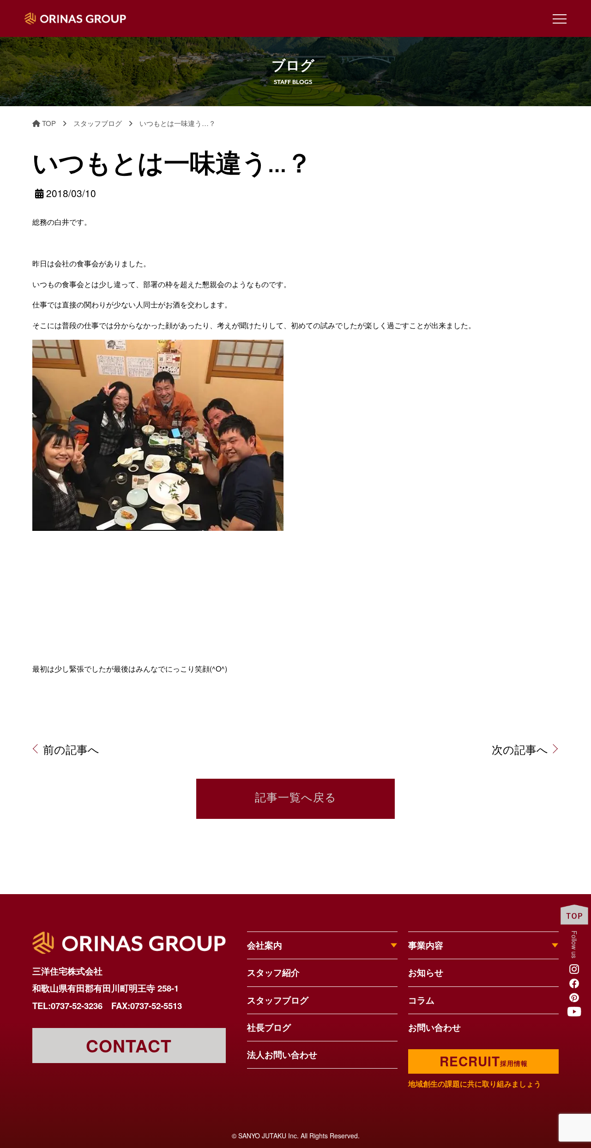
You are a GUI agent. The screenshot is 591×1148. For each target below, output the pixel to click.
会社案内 (264, 945)
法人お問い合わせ (282, 1054)
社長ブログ (269, 1027)
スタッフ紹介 (273, 972)
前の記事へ (71, 749)
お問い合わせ (434, 1027)
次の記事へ (520, 749)
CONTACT (129, 1045)
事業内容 (425, 945)
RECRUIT (484, 1061)
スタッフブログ (277, 1000)
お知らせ (425, 972)
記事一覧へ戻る (296, 798)
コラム (421, 1000)
